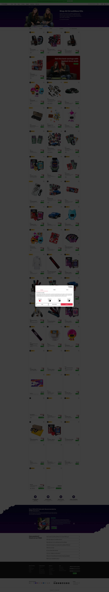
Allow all (66, 304)
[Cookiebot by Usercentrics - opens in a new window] (69, 287)
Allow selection (54, 304)
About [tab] (67, 289)
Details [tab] (54, 289)
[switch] (49, 300)
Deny (42, 304)
